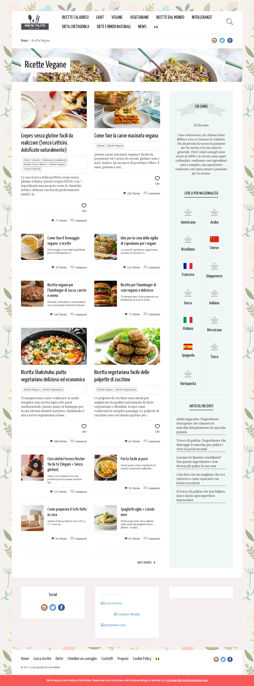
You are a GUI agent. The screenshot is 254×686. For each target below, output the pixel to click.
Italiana (188, 328)
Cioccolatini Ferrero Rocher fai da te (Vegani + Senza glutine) (66, 464)
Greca (188, 303)
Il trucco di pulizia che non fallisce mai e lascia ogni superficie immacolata (200, 496)
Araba (214, 222)
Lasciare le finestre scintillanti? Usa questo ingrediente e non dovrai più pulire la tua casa (198, 462)
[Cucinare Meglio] (127, 614)
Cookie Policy (142, 659)
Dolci (27, 160)
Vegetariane (139, 17)
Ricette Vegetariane (53, 389)
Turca (214, 357)
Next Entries (145, 562)
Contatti (107, 659)
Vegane (117, 17)
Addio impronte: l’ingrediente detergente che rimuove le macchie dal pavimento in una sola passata (201, 425)
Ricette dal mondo (170, 17)
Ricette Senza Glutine (35, 164)
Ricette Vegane (57, 164)
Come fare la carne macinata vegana (126, 136)
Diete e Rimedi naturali (114, 27)
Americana (188, 222)
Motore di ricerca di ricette (112, 594)
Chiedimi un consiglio (82, 659)
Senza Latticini (32, 169)
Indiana (214, 303)
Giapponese (214, 276)
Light (100, 17)
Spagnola (188, 355)
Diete (59, 659)
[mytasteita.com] (113, 625)
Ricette (36, 160)
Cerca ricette (42, 659)
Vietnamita (188, 384)
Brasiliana (188, 249)
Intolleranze (202, 17)
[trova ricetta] (111, 603)
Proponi (123, 659)
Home (24, 40)
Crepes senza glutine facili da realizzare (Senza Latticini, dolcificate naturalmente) (47, 143)
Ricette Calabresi (75, 17)
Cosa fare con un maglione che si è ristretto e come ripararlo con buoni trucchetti (200, 479)
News (142, 27)
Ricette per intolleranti (55, 160)
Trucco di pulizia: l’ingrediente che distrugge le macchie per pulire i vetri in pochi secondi (201, 445)
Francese (188, 275)
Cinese (214, 248)
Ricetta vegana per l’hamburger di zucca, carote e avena (66, 290)
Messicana (214, 330)
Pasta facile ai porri (134, 459)
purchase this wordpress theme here (187, 680)
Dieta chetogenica (75, 27)
